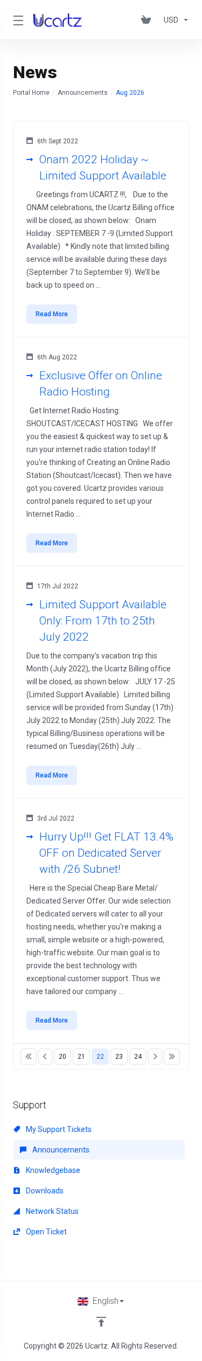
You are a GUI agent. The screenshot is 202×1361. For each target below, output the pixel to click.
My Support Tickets (58, 1129)
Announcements (83, 92)
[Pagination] (28, 1056)
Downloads (44, 1190)
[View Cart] (148, 20)
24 (138, 1056)
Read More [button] (52, 314)
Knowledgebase (52, 1170)
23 (119, 1056)
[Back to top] (101, 1322)
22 (100, 1056)
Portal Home (31, 92)
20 (62, 1056)
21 (81, 1056)
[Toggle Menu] (17, 20)
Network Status (51, 1211)
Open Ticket (45, 1231)
